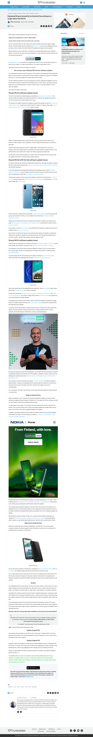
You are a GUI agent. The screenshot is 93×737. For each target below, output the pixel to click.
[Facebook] (71, 730)
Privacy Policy (41, 731)
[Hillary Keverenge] (13, 704)
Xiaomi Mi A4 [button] (34, 686)
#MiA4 (52, 619)
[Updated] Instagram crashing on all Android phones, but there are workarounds (72, 51)
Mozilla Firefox (37, 6)
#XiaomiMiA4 (27, 621)
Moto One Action (48, 569)
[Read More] (73, 42)
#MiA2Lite (44, 619)
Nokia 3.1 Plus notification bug (28, 502)
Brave (46, 6)
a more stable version (35, 302)
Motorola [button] (20, 13)
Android (64, 47)
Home (9, 9)
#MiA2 (39, 619)
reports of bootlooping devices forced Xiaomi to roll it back (42, 165)
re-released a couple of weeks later (35, 174)
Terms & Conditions (51, 731)
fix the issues (25, 228)
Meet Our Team (42, 729)
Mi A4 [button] (30, 686)
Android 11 (51, 245)
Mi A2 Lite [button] (22, 686)
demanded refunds (44, 295)
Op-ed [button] (27, 13)
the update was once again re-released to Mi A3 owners (36, 293)
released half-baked (14, 252)
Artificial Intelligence (57, 6)
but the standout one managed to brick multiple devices (26, 223)
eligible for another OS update (39, 245)
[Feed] (82, 730)
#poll (32, 621)
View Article (81, 33)
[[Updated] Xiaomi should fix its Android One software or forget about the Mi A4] (69, 20)
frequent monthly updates (38, 214)
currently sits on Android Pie (45, 96)
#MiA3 (49, 619)
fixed (47, 500)
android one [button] (10, 686)
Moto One (40, 569)
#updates (36, 621)
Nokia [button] (24, 13)
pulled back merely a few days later (33, 179)
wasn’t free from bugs (22, 230)
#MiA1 (36, 619)
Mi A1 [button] (15, 686)
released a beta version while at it (42, 257)
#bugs (41, 621)
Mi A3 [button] (26, 686)
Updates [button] (32, 13)
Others (78, 6)
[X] (74, 730)
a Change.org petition (38, 381)
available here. (30, 676)
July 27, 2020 (46, 624)
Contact (59, 729)
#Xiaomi (32, 619)
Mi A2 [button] (18, 686)
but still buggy (21, 181)
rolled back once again (20, 290)
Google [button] (15, 13)
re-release (54, 179)
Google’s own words (15, 62)
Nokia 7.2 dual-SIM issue (43, 502)
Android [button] (10, 13)
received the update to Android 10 (45, 243)
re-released (46, 288)
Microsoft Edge (25, 6)
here (18, 652)
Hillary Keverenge (15, 22)
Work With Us (51, 729)
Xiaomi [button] (37, 13)
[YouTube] (78, 730)
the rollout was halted (48, 255)
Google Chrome (14, 6)
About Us (34, 729)
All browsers (69, 6)
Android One (36, 46)
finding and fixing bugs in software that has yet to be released (29, 518)
